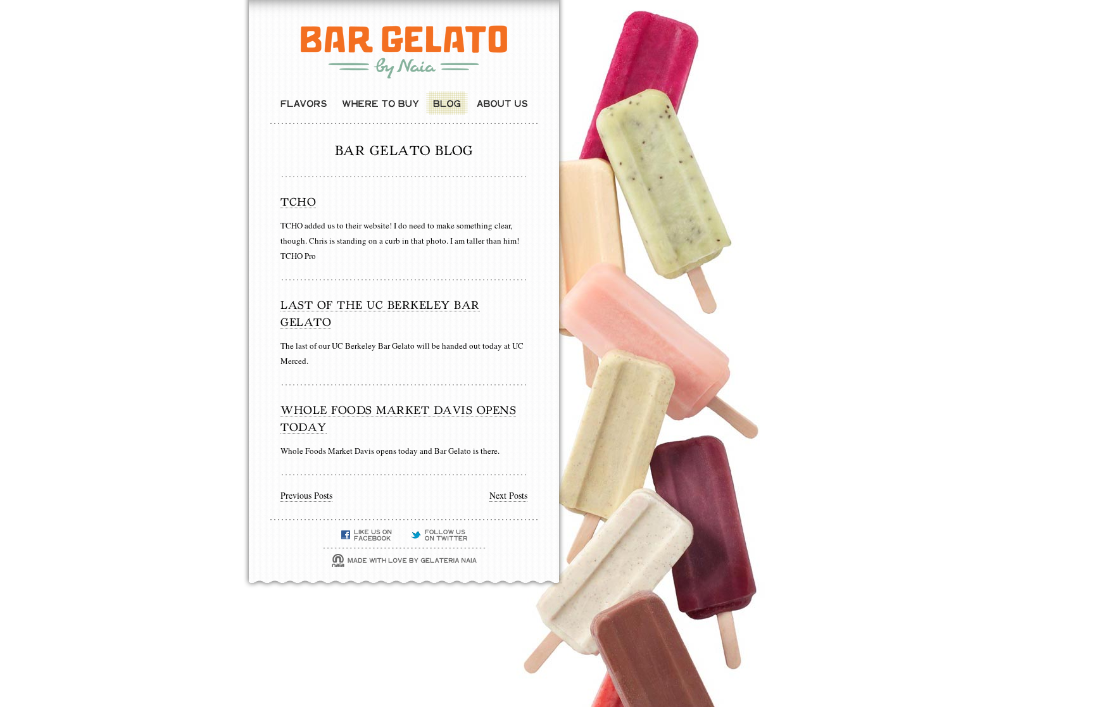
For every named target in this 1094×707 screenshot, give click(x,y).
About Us (501, 103)
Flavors (303, 103)
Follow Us (439, 535)
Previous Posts (306, 495)
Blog (447, 103)
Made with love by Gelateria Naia (404, 560)
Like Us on (366, 535)
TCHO (298, 201)
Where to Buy (380, 103)
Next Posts (508, 495)
